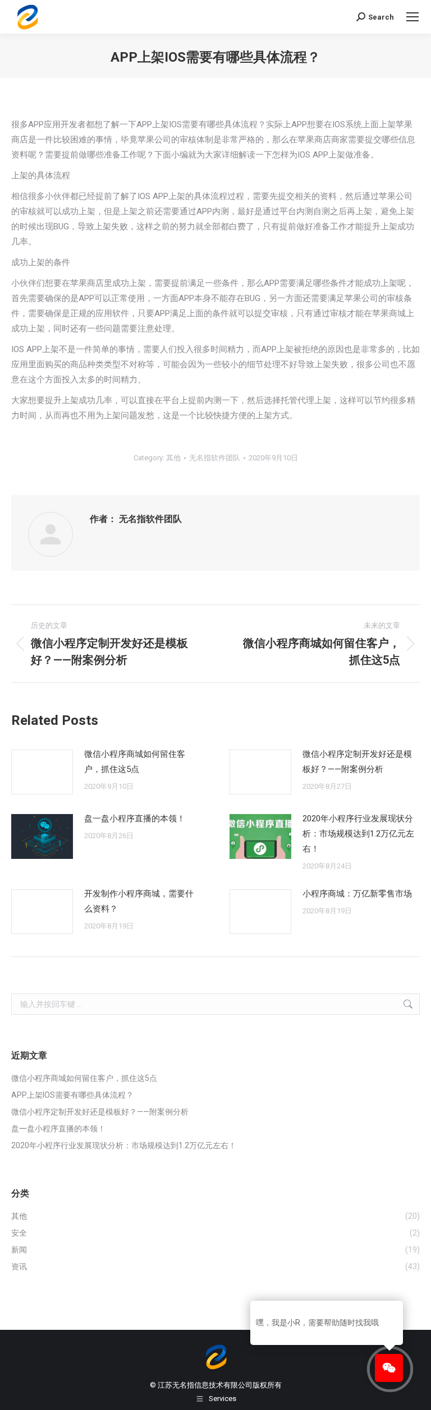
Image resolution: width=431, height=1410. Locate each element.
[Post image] (42, 772)
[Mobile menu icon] (412, 17)
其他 (173, 458)
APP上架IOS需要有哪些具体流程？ (72, 1094)
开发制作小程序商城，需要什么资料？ (139, 901)
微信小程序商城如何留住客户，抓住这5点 (134, 761)
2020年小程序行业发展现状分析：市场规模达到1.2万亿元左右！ (358, 833)
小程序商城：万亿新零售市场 (357, 894)
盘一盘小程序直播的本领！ (134, 818)
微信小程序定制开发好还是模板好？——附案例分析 (357, 761)
